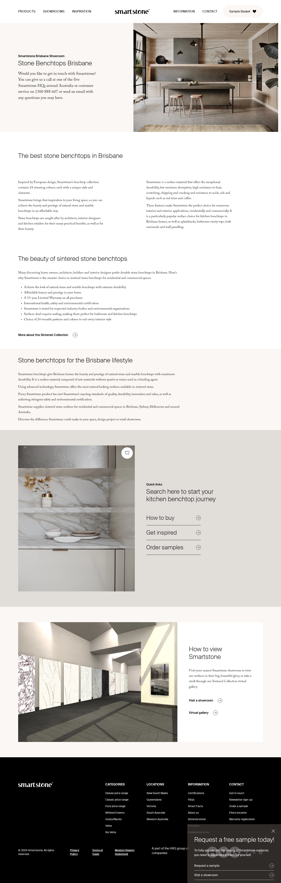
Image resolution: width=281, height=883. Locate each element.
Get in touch (236, 793)
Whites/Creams (114, 812)
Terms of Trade (97, 852)
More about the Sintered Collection (43, 335)
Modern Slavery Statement (125, 852)
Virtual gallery (199, 713)
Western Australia (157, 819)
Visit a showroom (201, 700)
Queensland (154, 799)
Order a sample (238, 806)
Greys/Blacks (113, 819)
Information (184, 11)
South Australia (156, 812)
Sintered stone (197, 819)
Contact (209, 11)
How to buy (160, 518)
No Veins (110, 832)
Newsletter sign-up (240, 799)
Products (26, 11)
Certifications (196, 793)
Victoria (151, 806)
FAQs (191, 799)
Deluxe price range (116, 793)
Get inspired (161, 532)
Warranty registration (242, 819)
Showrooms (53, 11)
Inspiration (81, 11)
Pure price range (115, 806)
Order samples (165, 547)
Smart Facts (195, 806)
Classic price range (116, 799)
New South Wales (157, 793)
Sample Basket (239, 11)
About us (193, 812)
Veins (108, 825)
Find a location (238, 812)
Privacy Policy (74, 852)
